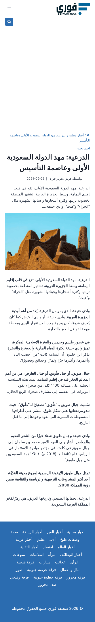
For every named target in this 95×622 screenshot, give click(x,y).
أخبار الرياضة (32, 532)
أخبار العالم (66, 547)
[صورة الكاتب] (87, 178)
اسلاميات (37, 554)
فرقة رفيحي (19, 577)
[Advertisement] (47, 75)
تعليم (41, 539)
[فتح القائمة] (9, 8)
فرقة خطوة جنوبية (47, 577)
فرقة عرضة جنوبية (41, 569)
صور (19, 569)
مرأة (51, 554)
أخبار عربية (23, 539)
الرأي (74, 562)
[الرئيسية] (88, 135)
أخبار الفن (55, 532)
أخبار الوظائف (71, 554)
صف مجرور (47, 584)
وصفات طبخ (70, 539)
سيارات (45, 562)
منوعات (19, 554)
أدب (52, 539)
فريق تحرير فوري (60, 178)
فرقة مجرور (75, 577)
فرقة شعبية (25, 562)
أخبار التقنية (29, 547)
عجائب (60, 562)
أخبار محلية (83, 148)
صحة (14, 532)
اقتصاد (48, 547)
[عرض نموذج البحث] (9, 22)
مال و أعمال (69, 569)
